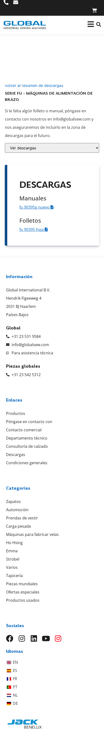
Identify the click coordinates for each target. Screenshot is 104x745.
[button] (98, 24)
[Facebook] (9, 638)
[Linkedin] (33, 638)
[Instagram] (21, 638)
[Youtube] (46, 638)
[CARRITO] (94, 10)
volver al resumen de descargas (34, 85)
